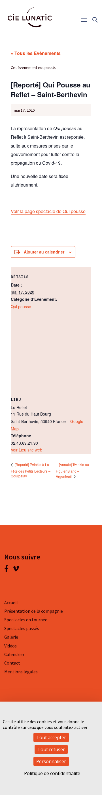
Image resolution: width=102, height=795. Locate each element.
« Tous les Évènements (36, 53)
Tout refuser (51, 749)
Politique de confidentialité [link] (52, 773)
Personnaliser (51, 761)
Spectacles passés (21, 628)
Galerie (11, 637)
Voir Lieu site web (26, 450)
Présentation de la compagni (32, 611)
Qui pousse (21, 306)
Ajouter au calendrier (44, 252)
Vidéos (10, 646)
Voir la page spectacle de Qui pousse (48, 211)
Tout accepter (51, 737)
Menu (86, 20)
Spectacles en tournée (25, 619)
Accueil (11, 602)
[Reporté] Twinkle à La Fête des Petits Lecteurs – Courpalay (30, 470)
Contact (12, 663)
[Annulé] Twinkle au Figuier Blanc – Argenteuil (72, 470)
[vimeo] (15, 569)
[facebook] (8, 569)
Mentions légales (21, 672)
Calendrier (14, 654)
